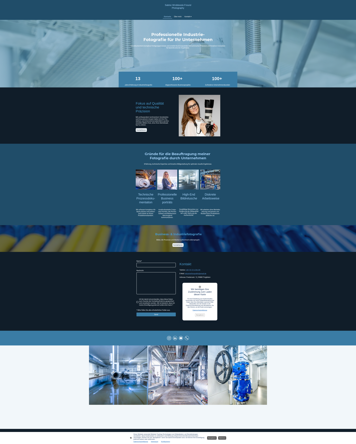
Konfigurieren (165, 441)
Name (139, 261)
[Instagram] (169, 338)
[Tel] (187, 338)
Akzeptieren (200, 315)
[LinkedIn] (175, 338)
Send (156, 314)
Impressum (154, 441)
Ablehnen (222, 438)
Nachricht (140, 270)
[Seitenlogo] (178, 11)
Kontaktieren (141, 130)
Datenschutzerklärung (200, 310)
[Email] (181, 338)
